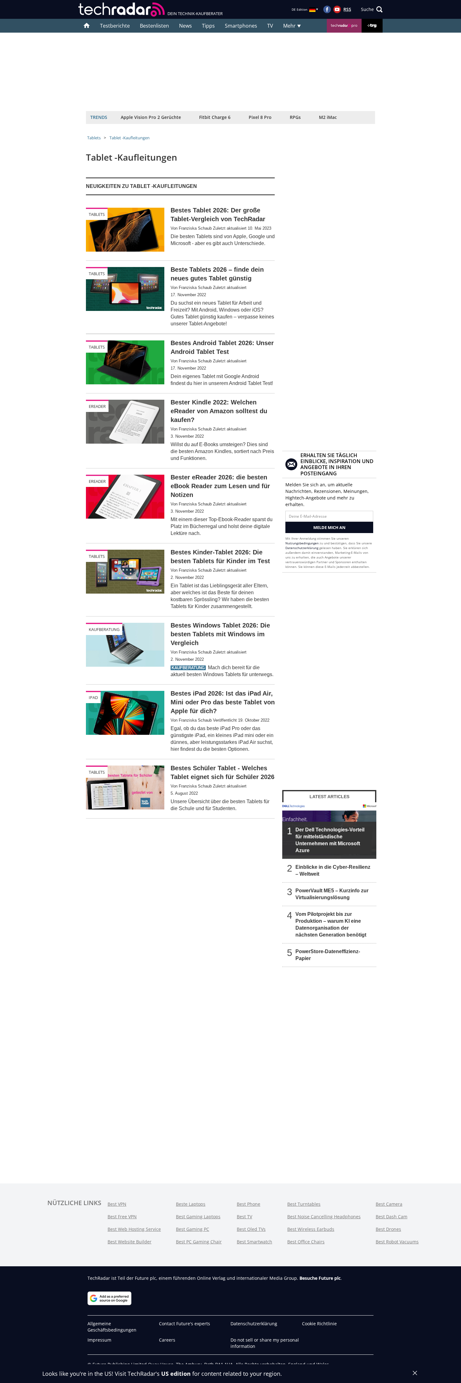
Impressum (99, 1340)
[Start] (86, 26)
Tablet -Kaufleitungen (129, 138)
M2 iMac (328, 117)
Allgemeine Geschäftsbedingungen (111, 1327)
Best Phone (248, 1204)
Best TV (244, 1217)
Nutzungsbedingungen (302, 543)
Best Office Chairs (306, 1242)
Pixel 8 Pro (260, 117)
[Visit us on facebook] (327, 9)
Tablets (94, 138)
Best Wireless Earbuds (310, 1229)
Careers (167, 1340)
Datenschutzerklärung (301, 548)
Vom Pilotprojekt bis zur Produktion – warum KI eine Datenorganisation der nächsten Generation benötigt (330, 924)
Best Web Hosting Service (134, 1229)
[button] (372, 9)
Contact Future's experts (184, 1324)
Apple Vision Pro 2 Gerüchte (151, 117)
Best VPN (117, 1204)
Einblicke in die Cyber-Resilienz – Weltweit (332, 870)
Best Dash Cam (391, 1217)
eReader (97, 406)
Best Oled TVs (251, 1229)
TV (270, 25)
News (185, 25)
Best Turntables (304, 1204)
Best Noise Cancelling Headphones (324, 1217)
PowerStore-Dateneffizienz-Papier (327, 955)
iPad (93, 697)
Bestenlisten (154, 25)
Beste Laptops (190, 1204)
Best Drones (388, 1229)
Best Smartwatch (254, 1242)
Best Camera (389, 1204)
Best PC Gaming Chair (199, 1242)
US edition (176, 1373)
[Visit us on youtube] (337, 9)
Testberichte (115, 25)
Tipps (208, 25)
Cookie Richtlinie (319, 1324)
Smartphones (241, 25)
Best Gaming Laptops (198, 1217)
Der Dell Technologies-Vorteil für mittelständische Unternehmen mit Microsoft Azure (329, 840)
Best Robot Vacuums (397, 1242)
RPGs (295, 117)
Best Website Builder (129, 1242)
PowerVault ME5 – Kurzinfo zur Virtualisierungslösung (331, 894)
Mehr (290, 25)
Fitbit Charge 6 (214, 117)
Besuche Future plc (320, 1278)
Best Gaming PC (192, 1229)
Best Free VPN (122, 1217)
